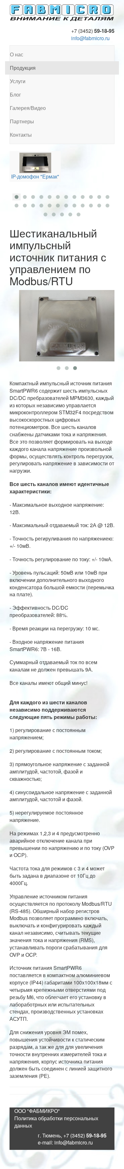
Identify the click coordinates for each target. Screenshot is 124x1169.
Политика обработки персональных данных (56, 1122)
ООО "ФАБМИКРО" (37, 1111)
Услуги (17, 81)
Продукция (23, 67)
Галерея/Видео (28, 108)
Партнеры (22, 121)
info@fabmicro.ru (90, 38)
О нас (16, 54)
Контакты (21, 134)
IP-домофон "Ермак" (35, 176)
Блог (15, 94)
